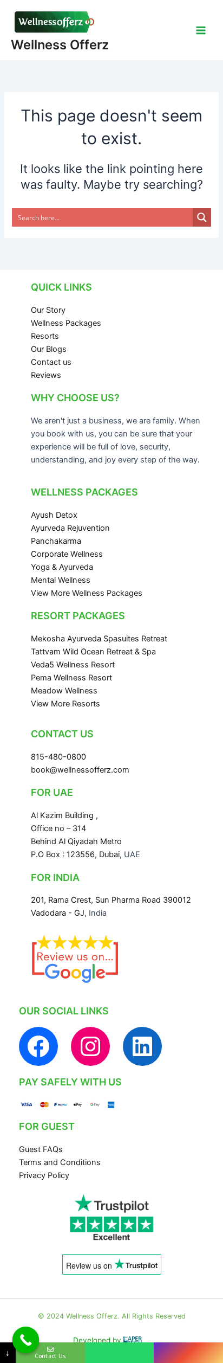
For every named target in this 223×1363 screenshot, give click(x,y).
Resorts (45, 336)
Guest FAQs (41, 1149)
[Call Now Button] (26, 1340)
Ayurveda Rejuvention (70, 528)
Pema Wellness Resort (71, 678)
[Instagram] (90, 1046)
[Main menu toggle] (200, 30)
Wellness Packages (66, 323)
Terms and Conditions (60, 1162)
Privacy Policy (44, 1175)
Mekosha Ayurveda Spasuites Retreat (99, 639)
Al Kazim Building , (64, 815)
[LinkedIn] (142, 1046)
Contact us (51, 362)
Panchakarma (56, 541)
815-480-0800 (58, 757)
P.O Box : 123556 (63, 854)
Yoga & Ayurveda (62, 567)
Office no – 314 (58, 828)
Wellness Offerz (60, 45)
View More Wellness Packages (86, 593)
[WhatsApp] (119, 1352)
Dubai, (111, 854)
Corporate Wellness (67, 554)
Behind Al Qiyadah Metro (76, 841)
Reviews (46, 375)
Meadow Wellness (64, 691)
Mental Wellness (60, 580)
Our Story (48, 310)
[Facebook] (38, 1046)
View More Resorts (65, 704)
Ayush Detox (54, 515)
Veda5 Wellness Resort (73, 665)
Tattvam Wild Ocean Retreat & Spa (93, 652)
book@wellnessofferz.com (80, 770)
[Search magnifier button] (202, 217)
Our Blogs (49, 349)
